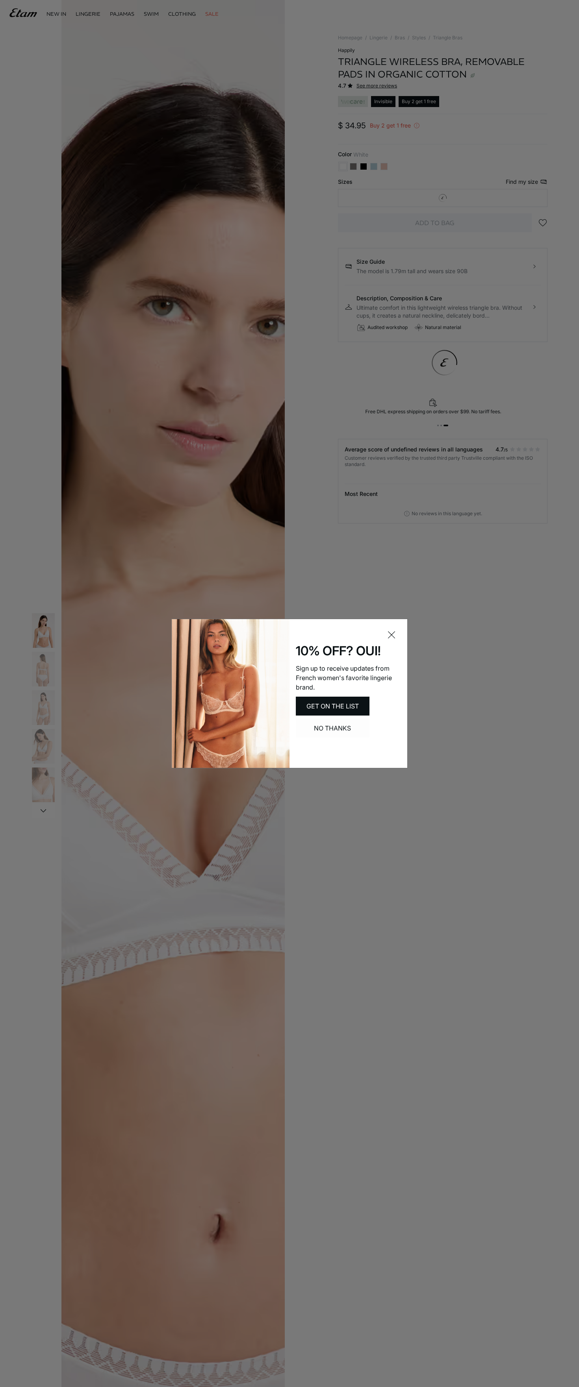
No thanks (332, 728)
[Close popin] (391, 634)
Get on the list (332, 706)
